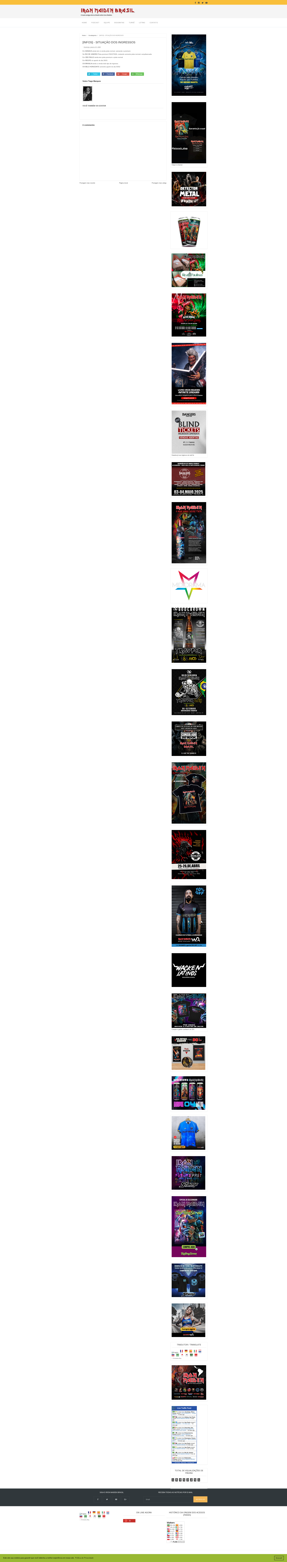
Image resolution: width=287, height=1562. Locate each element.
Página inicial (123, 183)
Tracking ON (190, 1462)
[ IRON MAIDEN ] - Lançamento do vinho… (182, 1435)
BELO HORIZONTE (92, 67)
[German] (187, 1352)
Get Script (177, 1462)
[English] (176, 1352)
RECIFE (88, 60)
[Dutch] (201, 1352)
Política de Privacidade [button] (84, 1558)
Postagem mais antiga (159, 183)
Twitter (95, 74)
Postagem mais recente (87, 183)
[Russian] (174, 1356)
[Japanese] (183, 1356)
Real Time (183, 1462)
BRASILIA (88, 63)
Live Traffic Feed (184, 1408)
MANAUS (88, 51)
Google (124, 74)
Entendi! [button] (279, 1558)
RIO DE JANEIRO (91, 54)
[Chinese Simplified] (197, 1356)
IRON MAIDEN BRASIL (183, 1418)
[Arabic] (192, 1356)
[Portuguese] (178, 1356)
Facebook (110, 74)
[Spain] (191, 1352)
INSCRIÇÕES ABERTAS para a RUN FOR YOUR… (183, 1429)
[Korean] (187, 1356)
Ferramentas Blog (177, 1358)
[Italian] (196, 1352)
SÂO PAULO (90, 57)
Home (84, 35)
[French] (182, 1352)
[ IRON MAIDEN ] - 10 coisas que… (184, 1423)
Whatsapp (139, 74)
